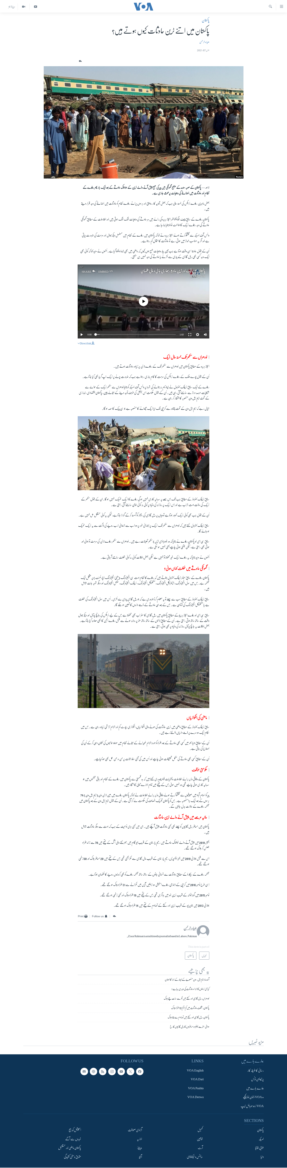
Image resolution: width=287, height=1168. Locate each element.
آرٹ (200, 1148)
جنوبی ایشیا (259, 1148)
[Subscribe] (84, 1071)
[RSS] (102, 1071)
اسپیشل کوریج (75, 1130)
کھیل (200, 1130)
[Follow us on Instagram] (112, 1071)
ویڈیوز (139, 1148)
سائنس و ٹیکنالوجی (195, 1156)
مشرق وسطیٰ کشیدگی (72, 1156)
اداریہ (139, 1139)
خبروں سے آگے (73, 1139)
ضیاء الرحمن (204, 42)
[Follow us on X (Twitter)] (130, 1071)
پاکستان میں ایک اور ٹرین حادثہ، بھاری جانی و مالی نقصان (173, 270)
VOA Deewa (195, 1097)
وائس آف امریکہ (196, 276)
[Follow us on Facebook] (140, 1071)
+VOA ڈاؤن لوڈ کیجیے (253, 1097)
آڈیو (140, 1156)
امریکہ (261, 1139)
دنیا (262, 1156)
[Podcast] (93, 1071)
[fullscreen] (190, 334)
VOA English (195, 1070)
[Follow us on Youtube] (121, 1071)
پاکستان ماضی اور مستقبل (69, 1148)
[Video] (23, 6)
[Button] (80, 61)
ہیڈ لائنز (12, 6)
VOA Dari (197, 1079)
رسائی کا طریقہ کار (256, 1070)
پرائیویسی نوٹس (257, 1079)
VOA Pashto (196, 1088)
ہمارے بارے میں (255, 1088)
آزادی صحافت (135, 1130)
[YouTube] (35, 6)
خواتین (200, 1139)
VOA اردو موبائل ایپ (252, 1106)
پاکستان (205, 20)
